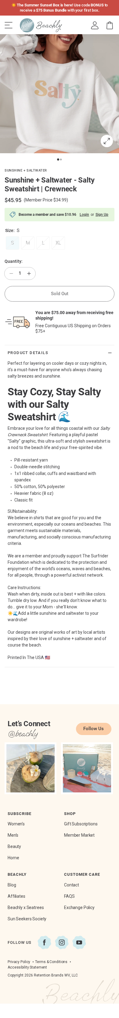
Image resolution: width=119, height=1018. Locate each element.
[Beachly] (41, 25)
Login (84, 214)
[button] (110, 25)
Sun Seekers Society (27, 918)
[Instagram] (62, 942)
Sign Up (102, 214)
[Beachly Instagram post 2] (87, 768)
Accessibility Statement (27, 967)
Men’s (13, 835)
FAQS (69, 896)
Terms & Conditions (51, 962)
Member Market (79, 835)
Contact (71, 884)
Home (13, 857)
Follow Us (93, 728)
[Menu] (9, 25)
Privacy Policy (19, 962)
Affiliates (16, 896)
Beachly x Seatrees (26, 907)
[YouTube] (79, 942)
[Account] (95, 25)
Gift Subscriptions (80, 823)
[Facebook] (44, 942)
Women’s (16, 823)
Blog (12, 884)
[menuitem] (95, 25)
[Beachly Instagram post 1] (30, 768)
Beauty (14, 846)
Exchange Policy (79, 907)
